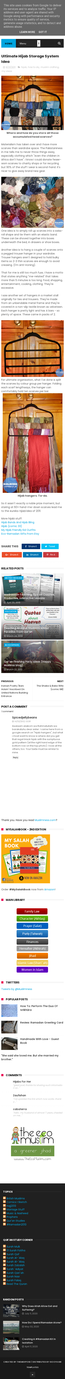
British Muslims (15, 1198)
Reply (15, 757)
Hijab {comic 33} (11, 526)
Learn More (27, 32)
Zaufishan (19, 1095)
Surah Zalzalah (15, 1265)
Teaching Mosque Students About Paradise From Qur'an (26, 630)
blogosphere (12, 644)
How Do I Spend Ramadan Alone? (42, 1322)
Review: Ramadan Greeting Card (41, 1022)
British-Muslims (13, 577)
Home (8, 43)
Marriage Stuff (15, 1209)
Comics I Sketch (16, 1202)
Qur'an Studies (15, 1221)
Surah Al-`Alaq (15, 1258)
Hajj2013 (11, 1206)
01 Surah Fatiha (15, 1250)
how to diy (33, 67)
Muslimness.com (45, 820)
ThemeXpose (24, 1361)
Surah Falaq (13, 1280)
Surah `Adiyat (14, 1269)
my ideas (7, 71)
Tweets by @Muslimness (16, 989)
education (10, 611)
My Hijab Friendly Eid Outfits (18, 530)
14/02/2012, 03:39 (22, 721)
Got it (43, 32)
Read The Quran (16, 1284)
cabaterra (20, 1109)
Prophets (12, 1217)
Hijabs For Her (22, 1081)
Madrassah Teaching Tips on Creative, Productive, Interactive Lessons (29, 596)
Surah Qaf (12, 1254)
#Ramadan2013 (16, 1224)
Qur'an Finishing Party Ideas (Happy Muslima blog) (27, 663)
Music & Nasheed (17, 1213)
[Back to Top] (32, 1374)
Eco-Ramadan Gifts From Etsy (20, 534)
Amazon (49, 889)
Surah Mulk (13, 1246)
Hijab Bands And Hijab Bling (17, 522)
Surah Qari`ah (15, 1273)
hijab (24, 67)
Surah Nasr (13, 1276)
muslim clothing (50, 67)
